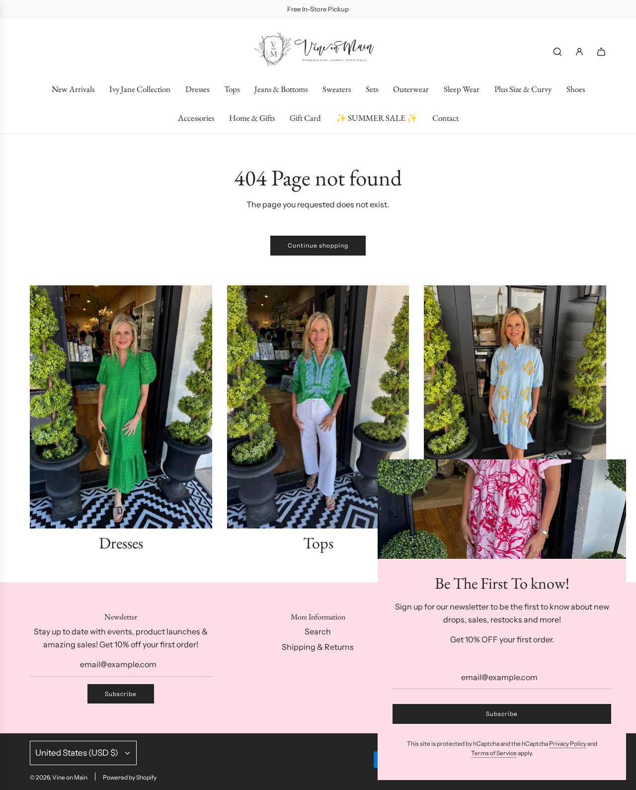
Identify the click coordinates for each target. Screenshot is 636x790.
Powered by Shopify (130, 777)
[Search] (557, 52)
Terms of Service (494, 753)
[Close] (608, 478)
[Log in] (579, 52)
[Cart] (601, 52)
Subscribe (121, 694)
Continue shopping (318, 245)
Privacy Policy (567, 743)
